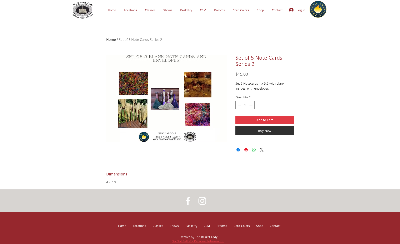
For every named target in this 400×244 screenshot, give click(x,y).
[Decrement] (239, 105)
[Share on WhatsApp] (253, 149)
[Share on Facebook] (238, 149)
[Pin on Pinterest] (246, 149)
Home (111, 39)
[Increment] (251, 105)
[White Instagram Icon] (202, 201)
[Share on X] (261, 149)
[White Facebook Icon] (188, 201)
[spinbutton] (245, 105)
